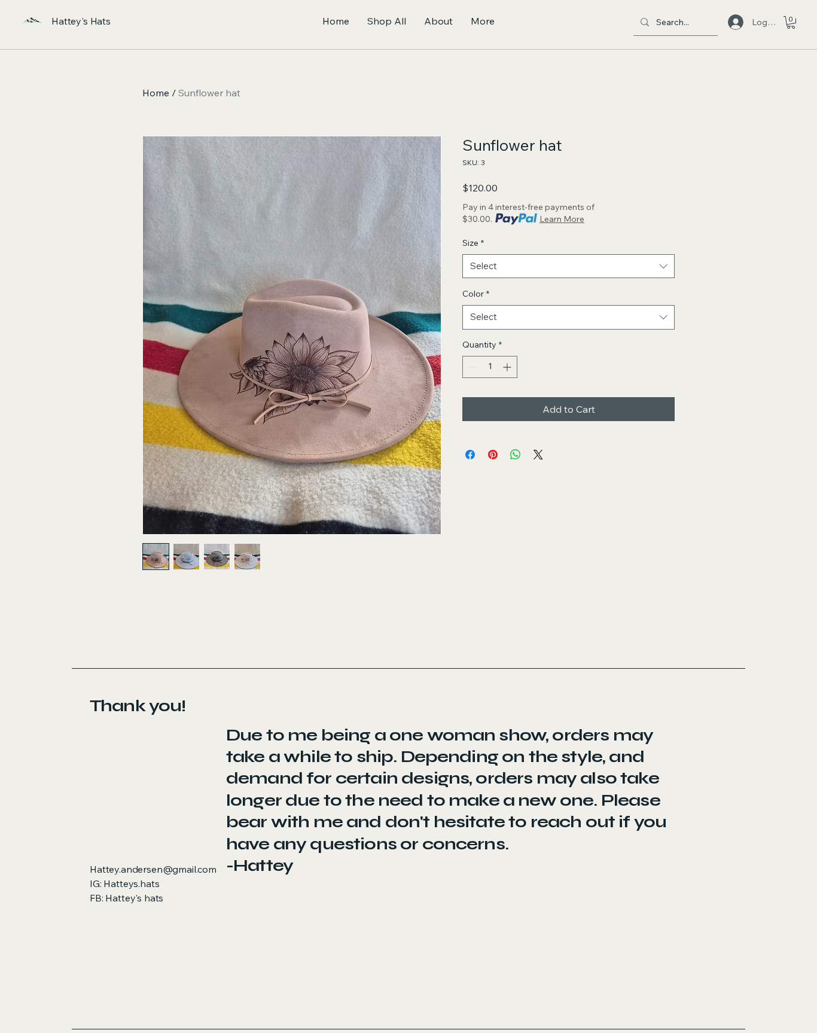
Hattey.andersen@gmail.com (153, 869)
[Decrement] (471, 366)
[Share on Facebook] (470, 454)
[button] (791, 22)
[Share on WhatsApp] (515, 454)
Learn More (561, 219)
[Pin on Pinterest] (493, 454)
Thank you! (138, 706)
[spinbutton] (490, 366)
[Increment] (508, 366)
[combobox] (568, 266)
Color (475, 293)
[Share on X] (538, 454)
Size (473, 242)
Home (155, 93)
